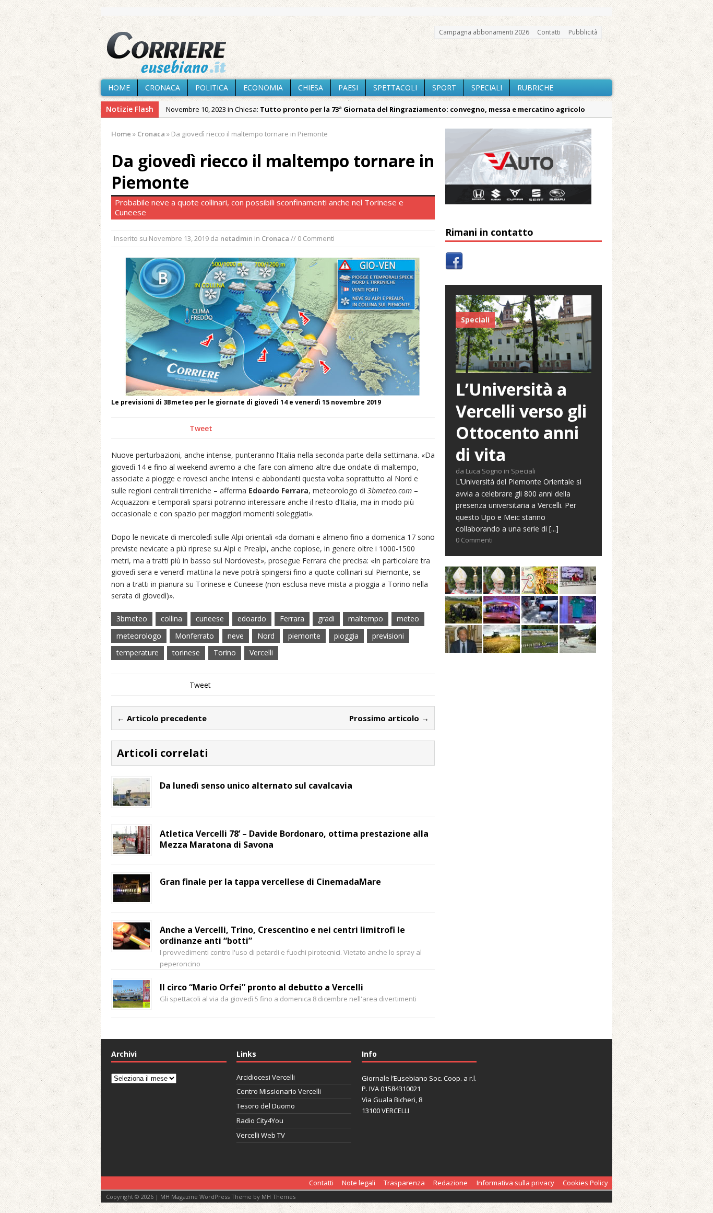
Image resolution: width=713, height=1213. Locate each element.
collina (171, 618)
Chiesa (310, 88)
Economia (263, 88)
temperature (137, 652)
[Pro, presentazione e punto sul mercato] (578, 617)
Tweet (200, 428)
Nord (266, 636)
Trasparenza (404, 1182)
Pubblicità (583, 32)
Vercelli (261, 652)
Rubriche (535, 88)
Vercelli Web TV (260, 1135)
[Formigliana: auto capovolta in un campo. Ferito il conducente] (463, 617)
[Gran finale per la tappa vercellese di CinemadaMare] (131, 896)
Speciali (486, 88)
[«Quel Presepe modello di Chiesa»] (501, 588)
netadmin (236, 238)
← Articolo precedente (162, 718)
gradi (326, 618)
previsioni (388, 636)
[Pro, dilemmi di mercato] (501, 617)
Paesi (348, 88)
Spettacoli (395, 88)
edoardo (251, 618)
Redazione (450, 1182)
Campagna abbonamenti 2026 (484, 32)
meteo (408, 618)
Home (119, 88)
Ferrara (292, 618)
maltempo (365, 618)
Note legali (358, 1182)
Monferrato (194, 636)
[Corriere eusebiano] (356, 52)
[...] (553, 529)
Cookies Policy (585, 1182)
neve (236, 636)
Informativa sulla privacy (515, 1182)
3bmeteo (131, 618)
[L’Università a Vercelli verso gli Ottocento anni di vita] (523, 367)
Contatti (549, 32)
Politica (211, 88)
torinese (186, 652)
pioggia (346, 636)
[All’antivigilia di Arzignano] (578, 588)
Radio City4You (259, 1120)
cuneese (210, 618)
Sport (444, 88)
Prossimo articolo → (389, 718)
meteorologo (138, 636)
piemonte (304, 636)
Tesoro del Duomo (265, 1106)
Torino (224, 652)
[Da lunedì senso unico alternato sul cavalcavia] (131, 800)
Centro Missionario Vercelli (278, 1091)
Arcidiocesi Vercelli (265, 1077)
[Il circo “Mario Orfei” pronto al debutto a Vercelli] (131, 1002)
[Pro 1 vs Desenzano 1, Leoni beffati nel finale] (539, 647)
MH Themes (278, 1196)
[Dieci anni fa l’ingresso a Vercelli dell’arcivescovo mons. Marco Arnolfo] (463, 588)
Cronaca (162, 88)
